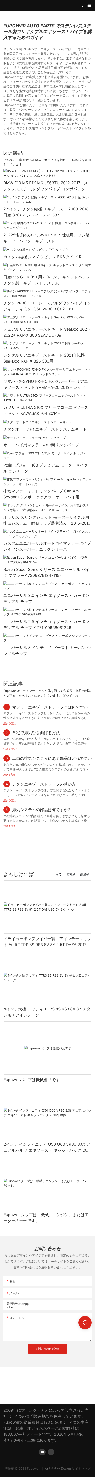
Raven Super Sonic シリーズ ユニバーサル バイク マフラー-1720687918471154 (46, 572)
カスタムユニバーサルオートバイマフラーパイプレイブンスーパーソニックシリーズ (47, 546)
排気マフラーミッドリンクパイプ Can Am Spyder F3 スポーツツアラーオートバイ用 (41, 494)
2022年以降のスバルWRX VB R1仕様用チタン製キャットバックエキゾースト (46, 238)
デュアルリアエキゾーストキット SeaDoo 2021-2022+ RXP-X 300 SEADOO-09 (47, 332)
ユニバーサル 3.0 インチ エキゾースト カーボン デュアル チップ (46, 598)
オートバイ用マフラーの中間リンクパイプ (41, 445)
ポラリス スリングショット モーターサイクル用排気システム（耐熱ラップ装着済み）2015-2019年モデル (47, 520)
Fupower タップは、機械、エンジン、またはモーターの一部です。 (46, 1217)
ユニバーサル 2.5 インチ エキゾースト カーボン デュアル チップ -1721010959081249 (46, 624)
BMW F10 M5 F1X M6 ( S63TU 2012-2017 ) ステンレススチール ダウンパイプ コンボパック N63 (45, 186)
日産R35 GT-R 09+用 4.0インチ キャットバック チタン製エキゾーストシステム (46, 280)
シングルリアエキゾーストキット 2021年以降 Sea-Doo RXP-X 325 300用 (44, 358)
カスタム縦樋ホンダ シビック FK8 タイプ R (42, 256)
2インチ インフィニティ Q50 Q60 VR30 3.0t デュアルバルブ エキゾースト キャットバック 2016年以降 (47, 1147)
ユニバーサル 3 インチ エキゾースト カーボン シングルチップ (47, 650)
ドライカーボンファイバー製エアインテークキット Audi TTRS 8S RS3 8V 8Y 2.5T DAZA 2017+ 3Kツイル (47, 942)
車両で (57, 874)
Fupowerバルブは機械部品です (32, 1079)
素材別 (71, 874)
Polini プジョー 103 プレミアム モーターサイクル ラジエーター (45, 468)
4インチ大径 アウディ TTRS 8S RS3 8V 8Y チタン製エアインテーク (47, 1012)
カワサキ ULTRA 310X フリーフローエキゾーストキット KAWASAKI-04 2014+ (45, 410)
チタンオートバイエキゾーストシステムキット (45, 429)
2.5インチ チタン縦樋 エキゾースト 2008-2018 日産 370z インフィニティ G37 (46, 212)
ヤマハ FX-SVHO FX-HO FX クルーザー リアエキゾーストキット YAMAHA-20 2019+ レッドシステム (46, 384)
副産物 (84, 874)
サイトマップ (80, 1468)
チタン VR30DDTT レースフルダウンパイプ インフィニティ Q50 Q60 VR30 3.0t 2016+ (47, 306)
